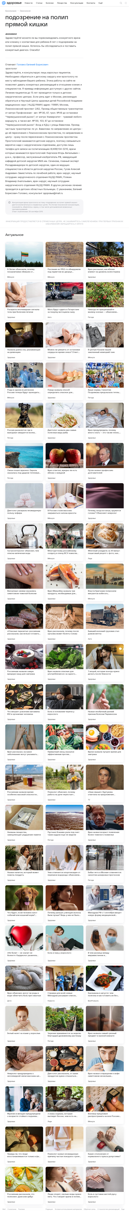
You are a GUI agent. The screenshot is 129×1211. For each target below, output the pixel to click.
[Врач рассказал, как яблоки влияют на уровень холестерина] (105, 261)
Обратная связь (89, 1209)
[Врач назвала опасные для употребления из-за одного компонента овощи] (64, 663)
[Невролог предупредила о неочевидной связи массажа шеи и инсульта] (24, 1065)
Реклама (21, 1209)
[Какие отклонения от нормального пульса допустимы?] (105, 1145)
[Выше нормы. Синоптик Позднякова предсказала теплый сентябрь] (105, 381)
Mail (4, 1209)
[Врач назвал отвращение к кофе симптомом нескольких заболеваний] (105, 1065)
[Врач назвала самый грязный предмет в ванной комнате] (105, 1025)
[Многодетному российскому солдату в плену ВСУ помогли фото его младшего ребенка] (64, 542)
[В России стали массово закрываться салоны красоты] (64, 502)
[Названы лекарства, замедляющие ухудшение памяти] (24, 824)
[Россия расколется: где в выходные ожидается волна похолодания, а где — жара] (24, 421)
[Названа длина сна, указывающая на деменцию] (24, 341)
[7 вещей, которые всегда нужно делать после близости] (105, 663)
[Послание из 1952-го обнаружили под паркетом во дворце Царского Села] (64, 261)
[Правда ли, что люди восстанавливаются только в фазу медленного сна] (24, 1145)
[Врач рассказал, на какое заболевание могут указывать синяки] (24, 743)
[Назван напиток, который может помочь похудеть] (24, 864)
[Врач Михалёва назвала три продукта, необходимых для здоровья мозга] (64, 582)
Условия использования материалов (68, 1209)
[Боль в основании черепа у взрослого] (64, 703)
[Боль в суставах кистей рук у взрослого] (105, 1185)
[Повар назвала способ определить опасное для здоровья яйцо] (64, 381)
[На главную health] (14, 3)
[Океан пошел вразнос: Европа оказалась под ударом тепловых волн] (24, 462)
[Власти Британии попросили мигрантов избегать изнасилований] (105, 582)
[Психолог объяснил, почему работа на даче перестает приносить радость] (64, 783)
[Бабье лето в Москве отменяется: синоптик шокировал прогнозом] (105, 864)
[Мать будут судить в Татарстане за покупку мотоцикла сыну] (64, 301)
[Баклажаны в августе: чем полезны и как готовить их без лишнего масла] (105, 984)
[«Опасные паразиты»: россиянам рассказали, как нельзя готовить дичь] (24, 623)
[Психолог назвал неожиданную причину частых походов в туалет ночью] (64, 1145)
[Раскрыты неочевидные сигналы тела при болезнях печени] (24, 301)
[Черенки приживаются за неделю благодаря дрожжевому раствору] (64, 1025)
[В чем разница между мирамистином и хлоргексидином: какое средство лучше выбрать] (105, 944)
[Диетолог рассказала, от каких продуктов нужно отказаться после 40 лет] (64, 1065)
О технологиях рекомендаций (108, 1209)
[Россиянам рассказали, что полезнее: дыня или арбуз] (24, 1185)
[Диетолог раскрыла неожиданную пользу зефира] (24, 502)
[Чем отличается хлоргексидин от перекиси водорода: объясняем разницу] (64, 864)
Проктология (25, 11)
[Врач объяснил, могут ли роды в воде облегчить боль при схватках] (24, 984)
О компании (12, 1209)
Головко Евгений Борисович (32, 64)
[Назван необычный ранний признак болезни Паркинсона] (105, 703)
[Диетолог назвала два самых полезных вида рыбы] (64, 421)
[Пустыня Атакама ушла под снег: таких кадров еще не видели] (64, 824)
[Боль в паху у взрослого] (64, 944)
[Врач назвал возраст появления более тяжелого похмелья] (105, 824)
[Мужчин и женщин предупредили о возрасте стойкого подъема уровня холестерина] (24, 1105)
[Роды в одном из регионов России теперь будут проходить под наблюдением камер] (24, 381)
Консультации (10, 11)
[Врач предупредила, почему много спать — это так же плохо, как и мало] (105, 421)
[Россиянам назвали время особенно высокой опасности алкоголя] (24, 783)
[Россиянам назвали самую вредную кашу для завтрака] (24, 663)
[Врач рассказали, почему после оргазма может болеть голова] (64, 623)
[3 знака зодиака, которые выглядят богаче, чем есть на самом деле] (64, 1105)
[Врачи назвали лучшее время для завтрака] (105, 743)
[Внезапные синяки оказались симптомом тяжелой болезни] (24, 582)
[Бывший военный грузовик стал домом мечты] (105, 623)
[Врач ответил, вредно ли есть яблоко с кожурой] (64, 462)
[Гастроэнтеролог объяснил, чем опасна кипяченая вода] (24, 542)
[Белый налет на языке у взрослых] (24, 1025)
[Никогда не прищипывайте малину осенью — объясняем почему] (105, 301)
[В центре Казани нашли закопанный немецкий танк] (105, 341)
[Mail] (4, 3)
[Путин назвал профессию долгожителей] (105, 462)
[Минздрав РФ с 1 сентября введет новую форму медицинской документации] (105, 904)
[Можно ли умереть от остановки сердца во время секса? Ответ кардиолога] (64, 341)
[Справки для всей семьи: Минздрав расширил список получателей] (64, 984)
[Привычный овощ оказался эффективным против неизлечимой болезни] (64, 743)
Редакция (49, 1209)
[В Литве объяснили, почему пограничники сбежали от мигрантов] (24, 261)
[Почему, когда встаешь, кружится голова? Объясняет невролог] (105, 502)
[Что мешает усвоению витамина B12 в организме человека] (24, 703)
